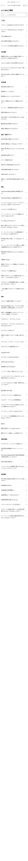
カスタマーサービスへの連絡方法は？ (11, 395)
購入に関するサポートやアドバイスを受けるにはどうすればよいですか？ (12, 226)
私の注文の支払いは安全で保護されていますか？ (12, 75)
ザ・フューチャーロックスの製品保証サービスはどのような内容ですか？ (12, 233)
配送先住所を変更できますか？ (9, 124)
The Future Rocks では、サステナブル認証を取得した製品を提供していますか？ (12, 306)
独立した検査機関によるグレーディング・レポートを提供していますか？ (12, 313)
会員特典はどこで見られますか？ (10, 495)
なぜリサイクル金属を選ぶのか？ (10, 346)
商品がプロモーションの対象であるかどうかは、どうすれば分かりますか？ (12, 276)
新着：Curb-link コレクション (14, 2)
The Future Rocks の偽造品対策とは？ (11, 198)
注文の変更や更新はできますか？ (10, 41)
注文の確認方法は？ (6, 36)
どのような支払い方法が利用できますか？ (12, 63)
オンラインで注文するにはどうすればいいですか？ (12, 30)
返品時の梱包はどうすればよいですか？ (12, 144)
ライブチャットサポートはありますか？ (12, 411)
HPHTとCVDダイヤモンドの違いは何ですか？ (12, 336)
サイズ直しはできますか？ (8, 221)
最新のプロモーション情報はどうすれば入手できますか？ (12, 265)
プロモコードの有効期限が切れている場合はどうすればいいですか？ (12, 283)
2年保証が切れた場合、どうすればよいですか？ (12, 239)
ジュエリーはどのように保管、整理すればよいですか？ (12, 383)
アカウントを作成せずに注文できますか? (12, 25)
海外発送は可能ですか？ (8, 87)
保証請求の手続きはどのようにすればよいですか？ (12, 252)
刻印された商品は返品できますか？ (11, 164)
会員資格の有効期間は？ (8, 490)
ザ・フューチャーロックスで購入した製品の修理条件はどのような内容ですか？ (12, 246)
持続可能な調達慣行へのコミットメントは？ (12, 449)
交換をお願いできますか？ (8, 174)
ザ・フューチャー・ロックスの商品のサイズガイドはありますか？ (12, 215)
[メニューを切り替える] (1, 5)
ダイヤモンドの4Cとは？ (8, 330)
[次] (26, 2)
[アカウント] (23, 5)
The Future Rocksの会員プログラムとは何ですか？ (12, 479)
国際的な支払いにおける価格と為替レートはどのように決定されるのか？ (12, 57)
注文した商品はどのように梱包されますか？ (12, 102)
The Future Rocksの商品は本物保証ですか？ (12, 192)
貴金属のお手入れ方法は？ (8, 366)
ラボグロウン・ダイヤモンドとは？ (11, 319)
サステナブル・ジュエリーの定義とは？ (12, 444)
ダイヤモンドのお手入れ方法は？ (10, 357)
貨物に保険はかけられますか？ (9, 128)
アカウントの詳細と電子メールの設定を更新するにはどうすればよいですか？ (12, 510)
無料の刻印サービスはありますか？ (11, 428)
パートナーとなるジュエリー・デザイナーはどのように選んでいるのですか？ (12, 203)
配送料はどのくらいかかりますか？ (11, 96)
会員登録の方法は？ (6, 485)
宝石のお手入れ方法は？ (8, 362)
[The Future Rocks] (14, 5)
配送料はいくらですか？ (8, 91)
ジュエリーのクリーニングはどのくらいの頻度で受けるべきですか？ (12, 377)
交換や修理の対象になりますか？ (10, 169)
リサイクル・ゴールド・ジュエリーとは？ (12, 342)
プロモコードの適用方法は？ (9, 271)
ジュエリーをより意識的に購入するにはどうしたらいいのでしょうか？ (12, 467)
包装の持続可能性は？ (7, 461)
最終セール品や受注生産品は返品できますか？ (12, 180)
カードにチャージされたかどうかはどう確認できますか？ (12, 68)
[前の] (2, 2)
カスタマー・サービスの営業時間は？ (11, 400)
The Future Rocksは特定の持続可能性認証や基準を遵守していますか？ (12, 456)
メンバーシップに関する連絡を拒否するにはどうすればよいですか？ (12, 516)
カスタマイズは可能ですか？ (9, 209)
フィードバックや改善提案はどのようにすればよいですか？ (12, 417)
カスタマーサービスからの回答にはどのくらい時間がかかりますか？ (12, 405)
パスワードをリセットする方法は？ (11, 504)
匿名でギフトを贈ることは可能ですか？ (12, 433)
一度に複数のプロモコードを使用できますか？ (12, 289)
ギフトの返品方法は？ (7, 160)
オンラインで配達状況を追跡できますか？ (12, 107)
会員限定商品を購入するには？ (9, 499)
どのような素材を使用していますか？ (11, 301)
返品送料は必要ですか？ (8, 155)
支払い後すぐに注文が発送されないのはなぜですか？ (12, 118)
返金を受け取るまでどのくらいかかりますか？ (12, 149)
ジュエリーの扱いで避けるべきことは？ (12, 371)
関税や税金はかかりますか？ (9, 112)
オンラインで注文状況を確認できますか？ (12, 46)
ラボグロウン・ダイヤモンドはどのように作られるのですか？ (12, 324)
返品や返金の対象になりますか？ (10, 139)
